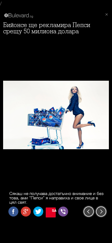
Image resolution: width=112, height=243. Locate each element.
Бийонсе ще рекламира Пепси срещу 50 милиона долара (46, 28)
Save (54, 210)
